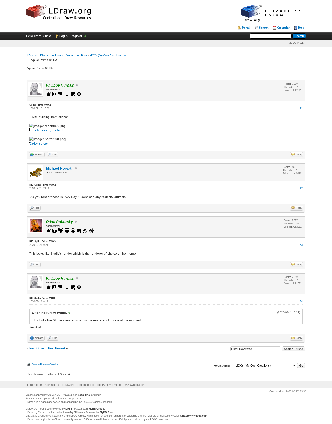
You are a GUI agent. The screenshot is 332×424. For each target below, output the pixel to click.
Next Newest (56, 348)
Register (76, 36)
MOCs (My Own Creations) (106, 55)
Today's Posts (295, 43)
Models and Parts (76, 55)
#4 (301, 301)
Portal (246, 27)
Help (301, 27)
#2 (301, 188)
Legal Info (84, 395)
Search (264, 27)
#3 (301, 245)
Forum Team (34, 385)
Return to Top (85, 385)
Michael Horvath (60, 168)
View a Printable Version (45, 364)
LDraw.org (68, 385)
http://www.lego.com (194, 415)
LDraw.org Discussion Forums (45, 55)
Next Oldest (37, 348)
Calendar (283, 27)
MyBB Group (96, 408)
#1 (301, 108)
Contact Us (52, 385)
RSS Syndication (134, 385)
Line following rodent (46, 130)
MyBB (68, 408)
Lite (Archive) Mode (109, 385)
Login (63, 36)
